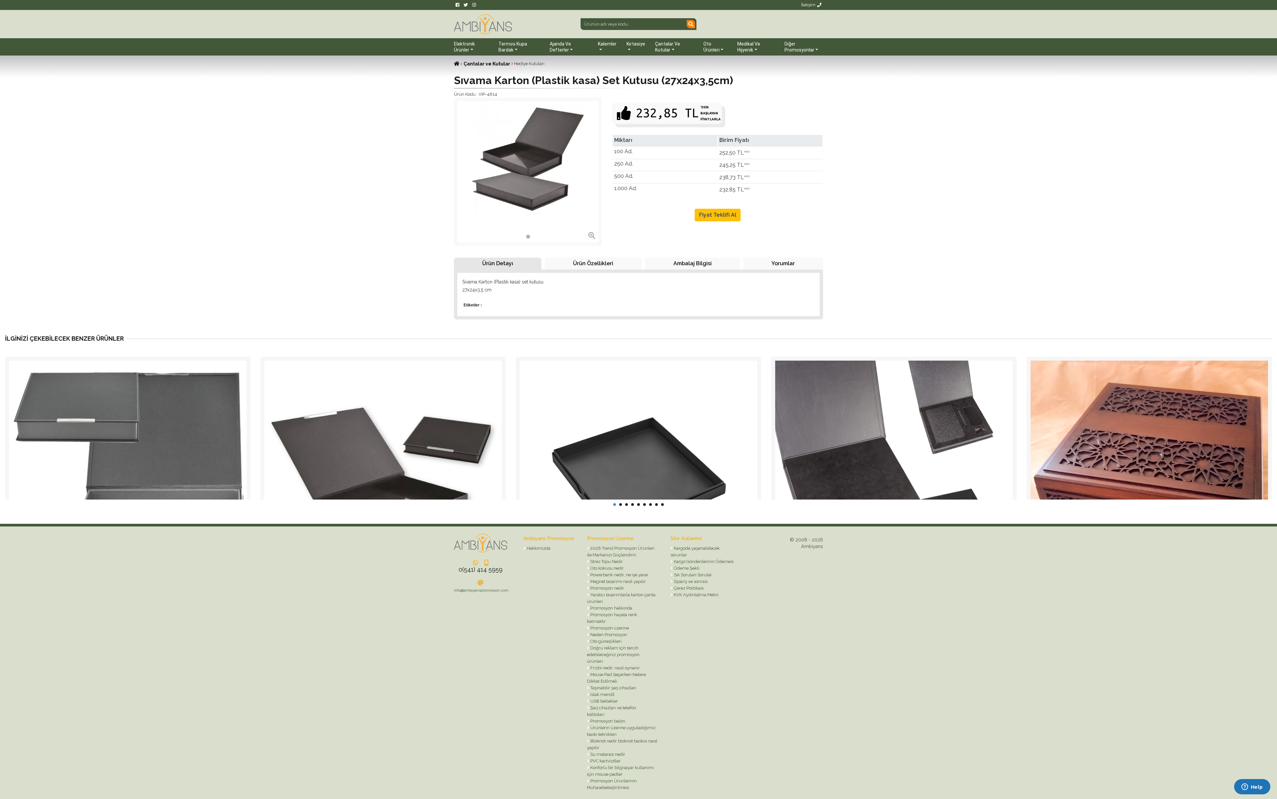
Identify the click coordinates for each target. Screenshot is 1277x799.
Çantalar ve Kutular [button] (667, 47)
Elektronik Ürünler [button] (464, 47)
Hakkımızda (538, 548)
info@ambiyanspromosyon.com (481, 590)
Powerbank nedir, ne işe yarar (618, 574)
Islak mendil (602, 694)
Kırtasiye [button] (636, 44)
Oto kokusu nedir (606, 568)
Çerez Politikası (688, 588)
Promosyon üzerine (609, 628)
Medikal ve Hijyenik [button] (748, 47)
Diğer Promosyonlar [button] (799, 47)
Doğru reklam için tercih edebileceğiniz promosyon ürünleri (613, 654)
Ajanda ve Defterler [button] (560, 47)
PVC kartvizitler (605, 760)
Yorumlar (783, 263)
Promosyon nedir (606, 588)
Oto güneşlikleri (605, 641)
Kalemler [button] (607, 44)
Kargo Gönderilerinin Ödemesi (703, 561)
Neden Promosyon (608, 634)
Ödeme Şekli (686, 568)
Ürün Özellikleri (593, 263)
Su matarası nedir (607, 754)
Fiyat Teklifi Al (717, 215)
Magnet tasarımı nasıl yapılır (617, 581)
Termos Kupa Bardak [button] (512, 47)
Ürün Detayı (497, 263)
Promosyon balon (607, 721)
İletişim (808, 4)
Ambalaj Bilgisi (692, 263)
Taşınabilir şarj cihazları (612, 687)
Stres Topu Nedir (606, 561)
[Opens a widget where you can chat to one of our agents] (1252, 787)
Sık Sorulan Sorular (692, 574)
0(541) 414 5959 (480, 569)
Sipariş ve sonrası (690, 581)
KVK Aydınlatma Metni (695, 594)
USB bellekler (603, 701)
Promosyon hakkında (610, 608)
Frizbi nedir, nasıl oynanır (614, 667)
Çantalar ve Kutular (487, 63)
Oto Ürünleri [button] (711, 47)
